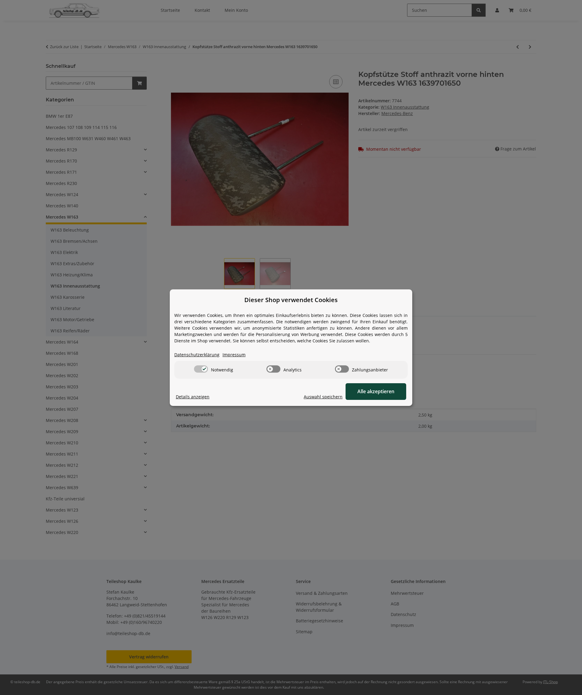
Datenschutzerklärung (196, 354)
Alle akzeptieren (375, 391)
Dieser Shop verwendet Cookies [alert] (291, 300)
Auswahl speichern (323, 397)
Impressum (234, 354)
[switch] (201, 369)
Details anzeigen (192, 397)
